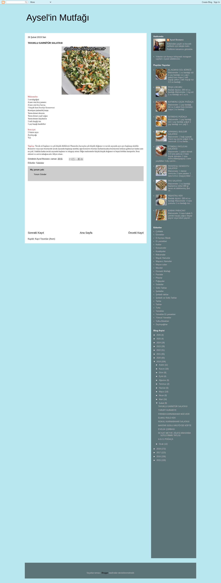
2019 (159, 361)
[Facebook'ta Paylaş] (78, 159)
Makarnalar (160, 255)
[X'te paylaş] (76, 159)
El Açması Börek (163, 238)
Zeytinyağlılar (161, 324)
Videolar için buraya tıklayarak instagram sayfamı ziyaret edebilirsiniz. (173, 57)
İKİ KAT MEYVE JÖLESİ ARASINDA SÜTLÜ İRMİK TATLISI (174, 434)
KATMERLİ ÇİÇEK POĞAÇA (180, 102)
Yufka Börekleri (162, 321)
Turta (158, 308)
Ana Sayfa (86, 232)
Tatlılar (159, 304)
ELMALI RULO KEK (167, 418)
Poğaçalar (160, 281)
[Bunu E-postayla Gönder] (70, 159)
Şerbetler (160, 291)
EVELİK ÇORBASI (166, 429)
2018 (159, 449)
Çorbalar (159, 231)
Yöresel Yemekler (163, 318)
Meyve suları (161, 264)
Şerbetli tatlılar (162, 294)
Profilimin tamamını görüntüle (179, 49)
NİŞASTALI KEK (175, 196)
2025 (159, 339)
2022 (159, 350)
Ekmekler (160, 235)
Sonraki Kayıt (36, 232)
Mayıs (162, 392)
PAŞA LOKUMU (175, 87)
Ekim (161, 372)
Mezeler (159, 268)
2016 (159, 456)
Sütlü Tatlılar (161, 288)
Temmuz (163, 384)
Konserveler (161, 248)
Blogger (105, 573)
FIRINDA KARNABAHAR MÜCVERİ (174, 414)
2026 (159, 335)
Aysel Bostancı (177, 40)
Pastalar (159, 274)
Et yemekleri (161, 241)
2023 (159, 346)
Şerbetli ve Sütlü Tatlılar (166, 298)
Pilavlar (159, 278)
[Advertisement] (86, 206)
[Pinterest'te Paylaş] (81, 159)
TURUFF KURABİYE (167, 410)
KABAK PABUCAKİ (176, 210)
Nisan (161, 395)
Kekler (158, 244)
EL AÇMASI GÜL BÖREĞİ (179, 70)
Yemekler (160, 311)
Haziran (162, 388)
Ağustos (163, 380)
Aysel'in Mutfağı (57, 17)
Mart (161, 399)
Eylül (161, 376)
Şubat (162, 403)
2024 (159, 342)
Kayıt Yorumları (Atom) (45, 239)
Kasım (162, 369)
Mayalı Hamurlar (163, 258)
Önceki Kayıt (136, 232)
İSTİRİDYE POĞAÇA (177, 117)
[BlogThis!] (73, 159)
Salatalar (40, 163)
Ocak (161, 444)
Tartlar (158, 301)
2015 (159, 460)
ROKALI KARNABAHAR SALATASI (173, 421)
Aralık (162, 365)
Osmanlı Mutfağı (163, 271)
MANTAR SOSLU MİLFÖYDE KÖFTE (174, 425)
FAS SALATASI (175, 181)
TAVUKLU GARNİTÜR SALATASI (172, 406)
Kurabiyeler (161, 251)
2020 (159, 358)
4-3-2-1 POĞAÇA (165, 439)
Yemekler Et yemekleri (165, 314)
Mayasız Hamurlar (164, 261)
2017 (159, 452)
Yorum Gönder (40, 174)
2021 (159, 354)
